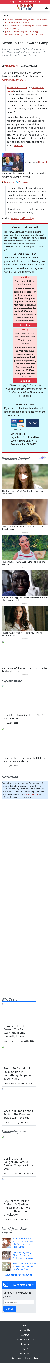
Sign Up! (9, 1308)
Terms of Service (30, 794)
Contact (25, 1334)
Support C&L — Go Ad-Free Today (25, 1)
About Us (25, 1330)
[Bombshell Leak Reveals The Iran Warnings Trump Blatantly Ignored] (19, 1013)
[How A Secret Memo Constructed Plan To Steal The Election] (25, 698)
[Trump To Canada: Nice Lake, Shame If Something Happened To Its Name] (19, 1055)
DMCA (25, 1348)
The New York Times (17, 87)
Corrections (25, 1353)
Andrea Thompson (11, 1041)
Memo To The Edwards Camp (25, 42)
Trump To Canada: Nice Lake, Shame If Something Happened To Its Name (19, 1073)
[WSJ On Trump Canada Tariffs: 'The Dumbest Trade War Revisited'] (19, 1098)
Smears (15, 218)
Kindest (17, 429)
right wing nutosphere (14, 79)
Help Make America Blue (18, 1274)
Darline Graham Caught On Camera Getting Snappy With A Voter (18, 1163)
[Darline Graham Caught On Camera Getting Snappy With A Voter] (19, 1145)
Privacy (25, 1344)
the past (42, 162)
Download (9, 182)
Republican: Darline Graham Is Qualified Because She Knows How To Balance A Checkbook (17, 1207)
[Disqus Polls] (25, 831)
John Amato (11, 65)
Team (25, 1325)
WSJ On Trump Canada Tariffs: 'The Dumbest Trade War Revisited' (18, 1114)
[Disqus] (25, 893)
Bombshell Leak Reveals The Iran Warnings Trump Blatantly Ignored (15, 1031)
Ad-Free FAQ (27, 392)
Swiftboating (27, 218)
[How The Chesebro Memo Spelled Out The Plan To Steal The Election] (25, 741)
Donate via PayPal (32, 423)
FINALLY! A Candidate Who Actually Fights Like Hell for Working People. (24, 1266)
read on (18, 145)
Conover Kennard (11, 1083)
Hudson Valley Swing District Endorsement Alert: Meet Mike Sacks (23, 1255)
